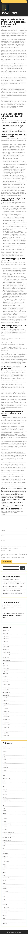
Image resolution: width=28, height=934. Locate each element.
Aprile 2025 (5, 673)
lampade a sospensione (8, 832)
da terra (4, 797)
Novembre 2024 (6, 687)
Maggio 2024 (6, 703)
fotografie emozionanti (6, 491)
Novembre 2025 (6, 654)
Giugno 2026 (6, 636)
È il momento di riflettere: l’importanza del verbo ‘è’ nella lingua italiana (12, 606)
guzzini (4, 821)
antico (4, 754)
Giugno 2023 (6, 732)
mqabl (4, 605)
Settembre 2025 (6, 660)
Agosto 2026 (6, 630)
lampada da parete (7, 824)
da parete (5, 789)
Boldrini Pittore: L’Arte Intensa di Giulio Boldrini (13, 583)
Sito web (3, 540)
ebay (4, 808)
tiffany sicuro (6, 907)
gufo (4, 816)
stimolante (3, 497)
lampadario (5, 829)
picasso (4, 872)
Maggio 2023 (6, 735)
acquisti (4, 746)
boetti (4, 775)
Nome (3, 530)
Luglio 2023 (5, 730)
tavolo (4, 896)
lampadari (5, 826)
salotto (4, 880)
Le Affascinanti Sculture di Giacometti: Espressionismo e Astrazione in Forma (12, 580)
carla (4, 781)
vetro (4, 920)
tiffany (4, 902)
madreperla (5, 856)
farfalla (4, 810)
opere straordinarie (21, 493)
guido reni (5, 818)
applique (5, 756)
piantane (5, 869)
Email (2, 535)
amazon (4, 751)
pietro (4, 875)
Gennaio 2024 (6, 714)
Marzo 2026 (5, 644)
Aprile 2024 (5, 706)
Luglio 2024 (5, 697)
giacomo (5, 813)
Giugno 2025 (6, 668)
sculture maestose (13, 496)
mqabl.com (9, 13)
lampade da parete (7, 834)
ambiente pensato (15, 487)
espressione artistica (21, 490)
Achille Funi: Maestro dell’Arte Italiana (11, 590)
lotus (4, 845)
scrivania (5, 886)
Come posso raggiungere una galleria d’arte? (13, 125)
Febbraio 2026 (6, 646)
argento (4, 759)
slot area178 (6, 613)
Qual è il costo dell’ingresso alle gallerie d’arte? (14, 130)
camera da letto (6, 778)
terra (4, 899)
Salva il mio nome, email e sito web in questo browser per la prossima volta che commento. (13, 547)
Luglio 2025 (5, 665)
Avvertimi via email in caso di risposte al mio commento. (14, 554)
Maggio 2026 (6, 638)
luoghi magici (13, 493)
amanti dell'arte (7, 487)
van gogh (5, 912)
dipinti (4, 805)
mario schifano (6, 861)
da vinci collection (7, 800)
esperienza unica (12, 490)
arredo (4, 762)
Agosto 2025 (6, 663)
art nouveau (5, 767)
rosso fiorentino (6, 877)
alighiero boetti (6, 748)
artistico (4, 770)
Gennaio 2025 (6, 681)
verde (4, 918)
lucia (4, 851)
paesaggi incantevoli (5, 494)
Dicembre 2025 (6, 652)
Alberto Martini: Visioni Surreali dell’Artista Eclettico (12, 594)
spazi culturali (21, 496)
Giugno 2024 (6, 700)
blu (3, 773)
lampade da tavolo (7, 837)
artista (21, 487)
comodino (5, 783)
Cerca (22, 568)
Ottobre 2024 (6, 689)
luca (3, 848)
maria (4, 859)
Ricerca (4, 565)
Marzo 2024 (5, 708)
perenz (4, 864)
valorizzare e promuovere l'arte (8, 499)
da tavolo (5, 794)
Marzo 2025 (5, 676)
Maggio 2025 (6, 671)
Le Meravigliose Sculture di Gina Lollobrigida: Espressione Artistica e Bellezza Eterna (13, 587)
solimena (5, 888)
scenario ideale (4, 496)
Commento (4, 514)
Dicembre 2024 (6, 684)
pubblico (13, 494)
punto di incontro (19, 494)
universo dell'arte (19, 497)
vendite (4, 915)
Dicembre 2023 (6, 716)
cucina (4, 786)
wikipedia (5, 923)
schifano (4, 883)
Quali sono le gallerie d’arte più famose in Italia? (14, 120)
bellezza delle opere (6, 488)
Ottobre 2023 (6, 722)
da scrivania (5, 791)
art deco (5, 765)
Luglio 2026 (5, 633)
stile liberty (5, 891)
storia (4, 894)
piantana (5, 867)
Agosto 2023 (6, 727)
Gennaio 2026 (6, 649)
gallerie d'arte (15, 491)
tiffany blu (5, 904)
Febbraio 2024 (6, 711)
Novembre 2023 (6, 719)
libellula (4, 843)
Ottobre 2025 (6, 657)
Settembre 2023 (6, 724)
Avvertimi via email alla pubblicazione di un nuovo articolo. (12, 558)
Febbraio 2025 (6, 679)
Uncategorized (6, 910)
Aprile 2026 (5, 641)
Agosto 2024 (6, 695)
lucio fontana (5, 853)
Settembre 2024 (6, 692)
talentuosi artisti (10, 497)
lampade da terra (7, 840)
